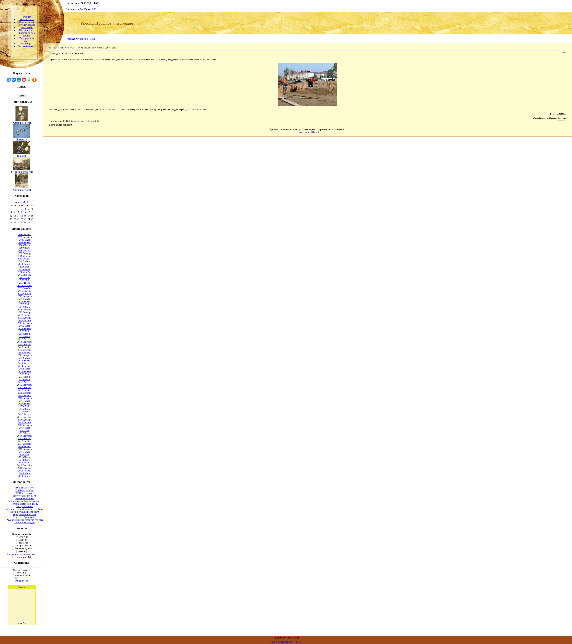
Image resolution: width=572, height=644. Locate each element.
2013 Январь (24, 320)
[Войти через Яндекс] (24, 80)
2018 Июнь (24, 457)
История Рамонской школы (24, 503)
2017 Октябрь (24, 438)
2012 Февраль (25, 296)
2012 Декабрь (24, 317)
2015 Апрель (24, 371)
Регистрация (81, 39)
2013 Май (24, 331)
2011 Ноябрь (24, 291)
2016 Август (24, 414)
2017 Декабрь (24, 444)
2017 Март (24, 427)
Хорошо (23, 540)
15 (22, 215)
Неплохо (23, 542)
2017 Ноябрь (24, 441)
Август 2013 (21, 202)
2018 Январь (24, 446)
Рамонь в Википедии (24, 522)
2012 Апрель (24, 301)
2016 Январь (24, 395)
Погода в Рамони (24, 506)
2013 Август (24, 339)
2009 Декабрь (24, 256)
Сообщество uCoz (24, 490)
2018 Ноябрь (24, 470)
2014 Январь (24, 352)
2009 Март (24, 240)
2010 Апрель (24, 264)
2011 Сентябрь (24, 285)
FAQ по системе (24, 493)
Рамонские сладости (21, 172)
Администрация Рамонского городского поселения (24, 513)
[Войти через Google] (29, 79)
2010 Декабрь (24, 272)
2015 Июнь (24, 376)
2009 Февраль (25, 237)
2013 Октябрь (24, 344)
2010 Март (24, 261)
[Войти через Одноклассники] (34, 80)
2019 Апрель (24, 476)
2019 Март (24, 473)
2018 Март (24, 452)
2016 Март (24, 401)
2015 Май (24, 374)
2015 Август (24, 382)
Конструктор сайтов (281, 642)
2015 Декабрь (24, 393)
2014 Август (24, 363)
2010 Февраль (25, 258)
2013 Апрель (24, 328)
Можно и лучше (23, 548)
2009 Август (24, 250)
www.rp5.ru (21, 623)
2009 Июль (24, 248)
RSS (94, 9)
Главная (70, 39)
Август (70, 47)
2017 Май (24, 430)
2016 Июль (24, 411)
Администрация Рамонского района (24, 509)
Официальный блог (24, 487)
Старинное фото (21, 123)
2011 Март (24, 277)
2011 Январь (24, 274)
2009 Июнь (24, 245)
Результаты (12, 554)
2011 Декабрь (24, 293)
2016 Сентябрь (24, 417)
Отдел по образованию (24, 517)
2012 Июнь (24, 307)
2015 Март (24, 368)
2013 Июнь (24, 334)
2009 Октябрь (24, 253)
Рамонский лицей (24, 498)
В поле (21, 156)
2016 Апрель (24, 403)
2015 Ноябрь (24, 390)
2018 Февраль (25, 449)
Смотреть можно (23, 545)
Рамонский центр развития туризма (24, 520)
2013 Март (24, 325)
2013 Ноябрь (24, 347)
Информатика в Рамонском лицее (24, 501)
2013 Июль (24, 336)
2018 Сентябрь (24, 465)
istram (81, 121)
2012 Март (24, 299)
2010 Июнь (24, 269)
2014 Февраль (25, 355)
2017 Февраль (25, 425)
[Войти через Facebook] (19, 80)
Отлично (23, 537)
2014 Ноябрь (24, 366)
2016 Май (24, 406)
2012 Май (24, 304)
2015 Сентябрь (24, 385)
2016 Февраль (25, 398)
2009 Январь (24, 234)
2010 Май (24, 266)
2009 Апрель (24, 242)
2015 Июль (24, 379)
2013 (61, 47)
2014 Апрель (24, 360)
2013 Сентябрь (24, 342)
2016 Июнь (24, 409)
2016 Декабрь (24, 419)
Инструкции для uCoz (24, 495)
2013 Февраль (25, 323)
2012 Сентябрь (24, 309)
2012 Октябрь (24, 312)
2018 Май (24, 454)
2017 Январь (24, 422)
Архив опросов (28, 554)
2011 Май (24, 280)
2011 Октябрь (24, 288)
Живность (21, 139)
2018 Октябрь (24, 468)
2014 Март (24, 358)
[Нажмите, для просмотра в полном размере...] (307, 105)
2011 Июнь (24, 283)
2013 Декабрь (24, 350)
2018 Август (24, 462)
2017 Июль (24, 433)
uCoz (298, 642)
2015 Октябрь (24, 387)
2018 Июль (24, 460)
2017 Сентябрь (24, 436)
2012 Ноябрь (24, 315)
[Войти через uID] (9, 80)
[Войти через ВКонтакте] (14, 80)
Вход (92, 39)
